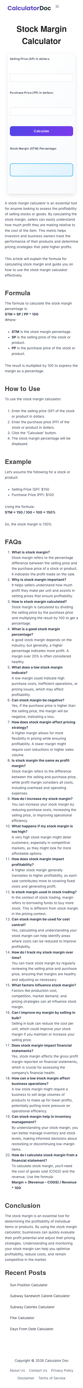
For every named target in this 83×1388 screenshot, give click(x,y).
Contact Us (38, 1370)
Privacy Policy (62, 1370)
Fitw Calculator (22, 1318)
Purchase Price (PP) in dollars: (32, 92)
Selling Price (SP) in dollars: (30, 58)
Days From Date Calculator (31, 1329)
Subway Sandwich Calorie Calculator (40, 1296)
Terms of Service (51, 1378)
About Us (17, 1370)
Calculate (41, 131)
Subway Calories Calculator (32, 1307)
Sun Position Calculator (29, 1285)
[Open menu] (68, 6)
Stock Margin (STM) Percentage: (33, 148)
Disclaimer (26, 1378)
